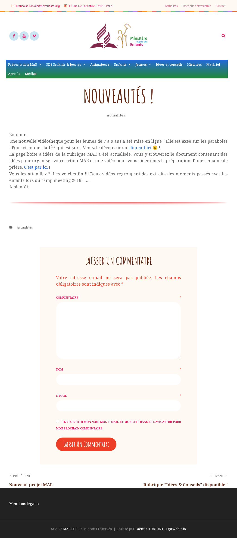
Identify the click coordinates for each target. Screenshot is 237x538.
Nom (118, 369)
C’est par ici (36, 167)
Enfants (120, 64)
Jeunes (141, 64)
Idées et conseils (169, 64)
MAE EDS (70, 529)
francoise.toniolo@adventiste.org (37, 6)
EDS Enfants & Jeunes (63, 64)
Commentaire (118, 298)
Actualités (171, 6)
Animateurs (99, 64)
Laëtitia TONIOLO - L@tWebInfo (160, 529)
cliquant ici (139, 147)
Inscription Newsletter (196, 6)
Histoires (194, 64)
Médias (31, 73)
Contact (220, 6)
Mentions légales (24, 503)
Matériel (213, 64)
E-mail (118, 396)
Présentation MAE (22, 64)
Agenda (14, 73)
